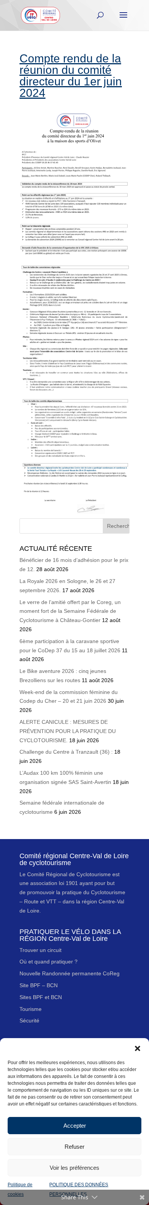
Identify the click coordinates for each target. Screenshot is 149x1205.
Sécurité (29, 1020)
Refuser (74, 1146)
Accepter (74, 1125)
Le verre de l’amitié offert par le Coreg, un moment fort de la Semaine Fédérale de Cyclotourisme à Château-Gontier (70, 611)
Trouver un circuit (40, 950)
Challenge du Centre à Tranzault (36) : (66, 752)
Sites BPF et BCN (40, 997)
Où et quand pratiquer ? (48, 961)
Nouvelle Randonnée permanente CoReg (69, 973)
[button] (137, 1048)
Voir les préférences (74, 1167)
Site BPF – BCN (38, 985)
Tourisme (30, 1009)
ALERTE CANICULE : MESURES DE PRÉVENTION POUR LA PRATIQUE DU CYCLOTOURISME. (67, 731)
